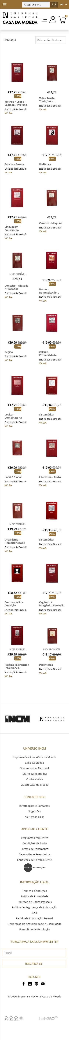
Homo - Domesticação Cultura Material (49, 291)
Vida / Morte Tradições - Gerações (47, 99)
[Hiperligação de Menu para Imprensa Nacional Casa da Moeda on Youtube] (43, 983)
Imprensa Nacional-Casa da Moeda (34, 757)
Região (9, 352)
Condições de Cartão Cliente (34, 860)
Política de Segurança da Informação (34, 907)
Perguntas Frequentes (34, 838)
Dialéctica (45, 164)
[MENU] (43, 19)
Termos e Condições (34, 891)
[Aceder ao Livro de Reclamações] (35, 867)
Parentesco (46, 665)
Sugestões (34, 811)
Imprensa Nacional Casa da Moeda (39, 996)
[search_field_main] (54, 5)
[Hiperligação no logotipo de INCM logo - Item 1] (17, 718)
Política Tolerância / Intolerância (17, 666)
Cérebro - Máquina (50, 223)
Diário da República (34, 773)
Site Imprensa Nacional (34, 768)
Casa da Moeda (34, 762)
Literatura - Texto (50, 477)
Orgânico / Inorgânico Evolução (51, 604)
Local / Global (13, 477)
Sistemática (46, 414)
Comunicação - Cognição (14, 604)
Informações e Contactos (34, 806)
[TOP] (4, 4)
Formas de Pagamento (34, 849)
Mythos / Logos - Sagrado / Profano (16, 103)
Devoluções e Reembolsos (34, 854)
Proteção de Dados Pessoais (34, 902)
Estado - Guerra (14, 164)
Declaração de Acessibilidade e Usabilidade (34, 924)
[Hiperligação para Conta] (52, 20)
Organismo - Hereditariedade (15, 541)
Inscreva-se (33, 963)
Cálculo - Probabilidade (47, 353)
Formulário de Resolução (34, 929)
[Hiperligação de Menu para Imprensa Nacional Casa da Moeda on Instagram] (36, 983)
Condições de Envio (35, 843)
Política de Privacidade (34, 896)
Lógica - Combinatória (13, 416)
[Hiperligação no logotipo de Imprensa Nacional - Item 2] (51, 718)
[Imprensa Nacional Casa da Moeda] (20, 19)
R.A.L (34, 913)
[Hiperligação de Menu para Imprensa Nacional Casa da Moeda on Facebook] (23, 983)
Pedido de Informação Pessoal (34, 918)
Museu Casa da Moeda (34, 784)
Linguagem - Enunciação (12, 228)
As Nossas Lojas (34, 817)
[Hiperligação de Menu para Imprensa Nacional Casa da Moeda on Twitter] (30, 983)
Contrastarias (34, 779)
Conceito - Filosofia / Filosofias (16, 287)
